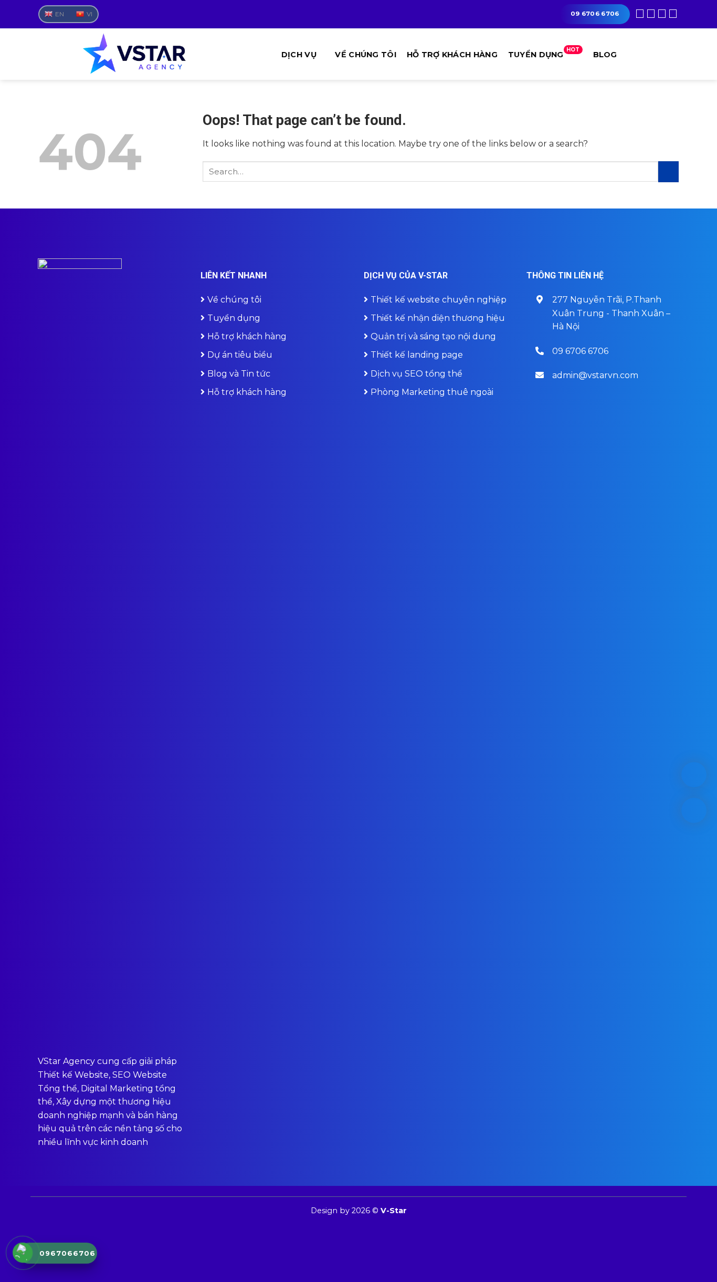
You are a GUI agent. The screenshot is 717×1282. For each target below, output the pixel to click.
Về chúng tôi (365, 54)
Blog (605, 54)
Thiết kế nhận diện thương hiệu (438, 318)
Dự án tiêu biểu (239, 355)
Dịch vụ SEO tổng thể (416, 374)
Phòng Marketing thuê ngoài (432, 392)
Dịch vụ (299, 54)
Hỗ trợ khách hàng (452, 54)
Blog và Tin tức (238, 374)
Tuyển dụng (544, 53)
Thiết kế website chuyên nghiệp (439, 300)
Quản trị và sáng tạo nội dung (433, 336)
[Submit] (668, 171)
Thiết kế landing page (417, 355)
